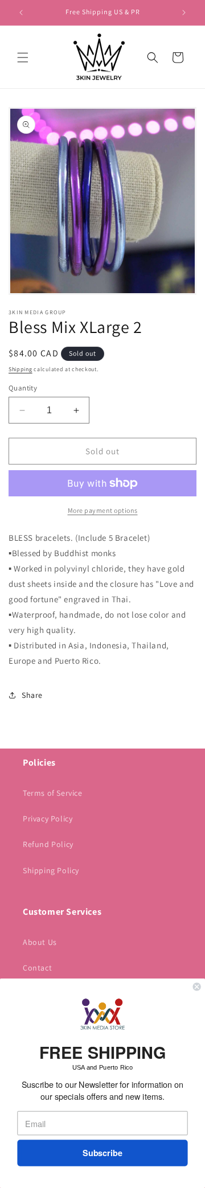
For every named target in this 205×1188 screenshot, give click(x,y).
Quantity (23, 388)
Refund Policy (48, 844)
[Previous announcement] (21, 12)
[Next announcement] (183, 12)
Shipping (20, 369)
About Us (40, 942)
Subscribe (102, 1153)
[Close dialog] (197, 986)
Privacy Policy (47, 818)
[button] (22, 57)
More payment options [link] (103, 510)
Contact (37, 968)
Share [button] (32, 695)
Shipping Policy (51, 870)
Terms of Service (53, 793)
